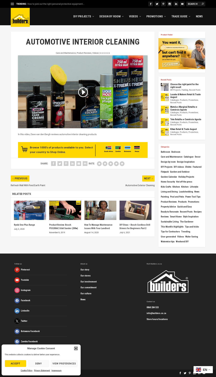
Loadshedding (186, 191)
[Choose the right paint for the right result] (165, 87)
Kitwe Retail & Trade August (183, 129)
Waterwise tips (168, 241)
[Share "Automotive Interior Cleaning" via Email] (79, 163)
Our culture (85, 293)
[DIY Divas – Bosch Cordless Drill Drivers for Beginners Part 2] (136, 210)
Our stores (85, 275)
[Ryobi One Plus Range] (30, 210)
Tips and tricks (192, 226)
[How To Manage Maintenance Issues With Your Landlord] (100, 210)
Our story (84, 269)
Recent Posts (194, 90)
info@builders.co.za (156, 313)
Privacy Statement (42, 370)
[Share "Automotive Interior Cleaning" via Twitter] (60, 163)
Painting (185, 90)
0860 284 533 (153, 307)
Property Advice (168, 206)
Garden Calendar (169, 177)
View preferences (64, 363)
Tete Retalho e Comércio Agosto (185, 119)
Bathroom (165, 152)
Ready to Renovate (170, 211)
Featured (197, 167)
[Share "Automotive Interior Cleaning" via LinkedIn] (72, 163)
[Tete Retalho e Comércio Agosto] (165, 122)
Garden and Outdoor (180, 172)
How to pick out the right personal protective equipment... (56, 4)
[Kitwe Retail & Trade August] (165, 132)
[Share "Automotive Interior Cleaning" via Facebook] (53, 163)
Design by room (168, 162)
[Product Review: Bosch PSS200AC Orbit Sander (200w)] (65, 210)
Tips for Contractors (170, 231)
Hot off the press (184, 181)
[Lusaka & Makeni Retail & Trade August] (165, 97)
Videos (133, 16)
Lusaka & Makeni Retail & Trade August (185, 96)
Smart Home (176, 216)
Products (184, 100)
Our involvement (88, 281)
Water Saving (191, 236)
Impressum (57, 370)
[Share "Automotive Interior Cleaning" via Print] (85, 163)
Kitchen (176, 187)
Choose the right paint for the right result (184, 85)
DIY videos (179, 167)
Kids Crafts (166, 187)
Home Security (168, 181)
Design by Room (110, 16)
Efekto (188, 167)
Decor (198, 157)
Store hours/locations (157, 319)
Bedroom (175, 152)
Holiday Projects (186, 177)
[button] (75, 348)
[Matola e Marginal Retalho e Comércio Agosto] (165, 110)
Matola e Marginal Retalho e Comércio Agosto (183, 108)
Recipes (198, 211)
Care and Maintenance (66, 53)
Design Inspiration (186, 162)
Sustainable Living (170, 221)
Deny (38, 363)
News (199, 16)
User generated (168, 236)
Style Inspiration (191, 216)
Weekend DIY (182, 241)
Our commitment (88, 287)
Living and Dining (169, 191)
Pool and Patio (177, 196)
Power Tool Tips (193, 196)
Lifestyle (194, 187)
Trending (185, 231)
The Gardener (186, 221)
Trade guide (179, 16)
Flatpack (165, 172)
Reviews (165, 216)
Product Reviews (84, 53)
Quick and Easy (184, 206)
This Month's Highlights (172, 226)
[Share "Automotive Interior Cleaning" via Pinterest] (66, 163)
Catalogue (174, 100)
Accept (15, 363)
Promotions (154, 16)
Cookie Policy (26, 370)
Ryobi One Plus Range (24, 225)
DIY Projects (82, 16)
